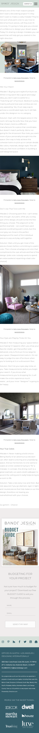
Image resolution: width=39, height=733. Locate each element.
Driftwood (19, 682)
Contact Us (28, 4)
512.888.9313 (6, 668)
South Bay (26, 682)
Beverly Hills (33, 682)
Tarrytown (13, 682)
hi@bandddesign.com (19, 668)
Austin (10, 679)
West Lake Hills (32, 679)
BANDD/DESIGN (19, 81)
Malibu (14, 685)
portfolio (16, 688)
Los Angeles (18, 679)
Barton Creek (5, 682)
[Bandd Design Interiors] (10, 4)
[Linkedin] (30, 641)
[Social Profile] (36, 641)
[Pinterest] (8, 641)
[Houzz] (14, 641)
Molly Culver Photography (21, 78)
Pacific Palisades (6, 685)
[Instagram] (3, 641)
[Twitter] (25, 641)
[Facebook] (19, 641)
